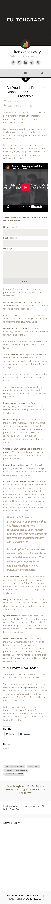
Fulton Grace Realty (25, 52)
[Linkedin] (25, 62)
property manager (14, 774)
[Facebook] (13, 62)
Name (10, 227)
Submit (26, 281)
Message (7, 249)
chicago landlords (15, 766)
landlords (34, 766)
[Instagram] (19, 62)
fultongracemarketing (19, 106)
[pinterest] (31, 62)
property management (16, 770)
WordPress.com (34, 899)
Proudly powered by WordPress (24, 896)
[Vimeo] (38, 62)
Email (10, 238)
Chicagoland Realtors (30, 687)
